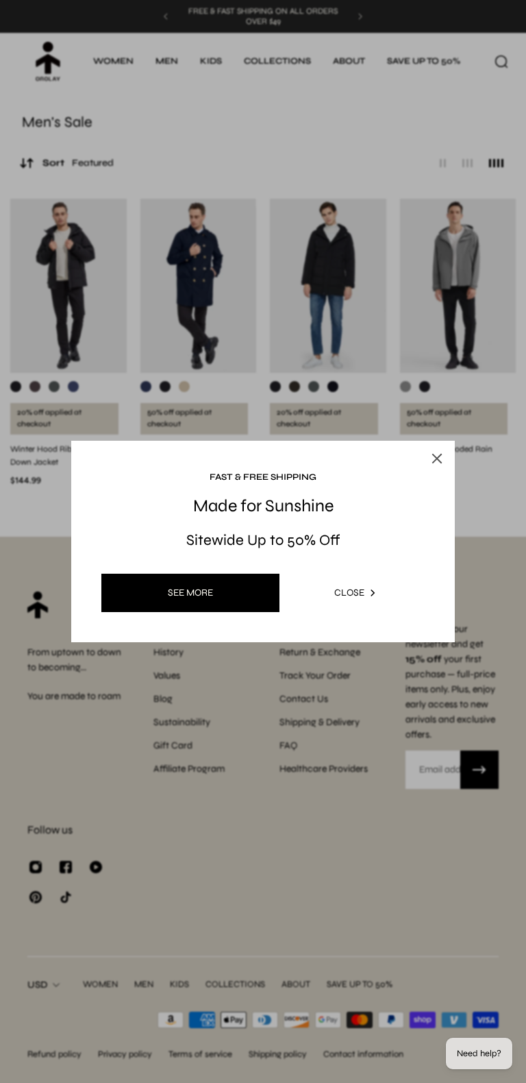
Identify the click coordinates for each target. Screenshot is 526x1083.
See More (190, 592)
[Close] (437, 458)
